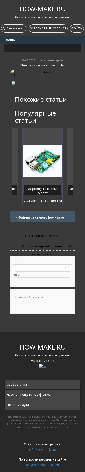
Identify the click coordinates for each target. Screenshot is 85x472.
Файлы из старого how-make (41, 219)
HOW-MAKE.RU (43, 8)
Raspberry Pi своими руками (42, 190)
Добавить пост (13, 28)
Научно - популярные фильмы (29, 394)
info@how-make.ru (42, 450)
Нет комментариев (51, 60)
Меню (10, 40)
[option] (42, 166)
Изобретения (17, 384)
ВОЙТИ (77, 28)
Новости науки (18, 405)
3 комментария (51, 200)
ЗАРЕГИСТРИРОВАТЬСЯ (48, 28)
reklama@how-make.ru (42, 465)
